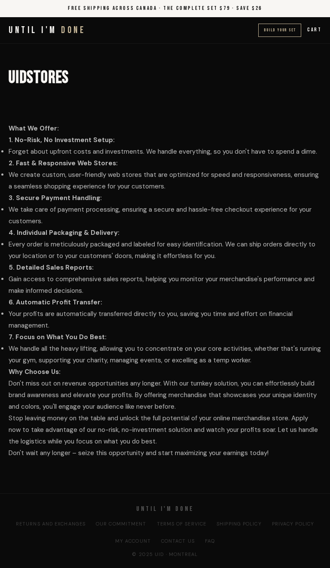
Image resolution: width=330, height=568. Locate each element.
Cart (314, 30)
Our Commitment (121, 524)
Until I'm (47, 30)
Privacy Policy (293, 524)
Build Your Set (280, 30)
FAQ (210, 541)
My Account (133, 541)
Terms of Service (182, 524)
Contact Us (178, 541)
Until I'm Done (165, 509)
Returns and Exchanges (51, 524)
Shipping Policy (239, 524)
